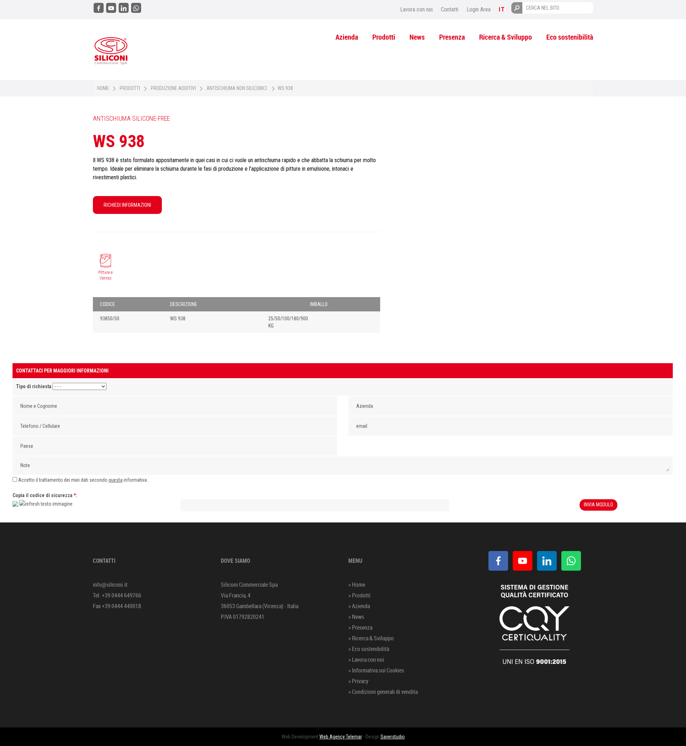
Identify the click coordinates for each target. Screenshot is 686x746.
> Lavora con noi (366, 660)
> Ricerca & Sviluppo (371, 638)
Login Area (479, 9)
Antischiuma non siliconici (237, 88)
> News (356, 617)
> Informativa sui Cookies (376, 670)
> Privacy (358, 681)
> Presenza (360, 627)
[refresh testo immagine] (46, 504)
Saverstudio (393, 737)
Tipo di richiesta (33, 386)
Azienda (346, 37)
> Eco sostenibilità (368, 649)
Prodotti (383, 37)
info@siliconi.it (110, 585)
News (417, 37)
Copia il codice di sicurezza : (45, 495)
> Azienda (359, 606)
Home (103, 88)
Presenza (452, 37)
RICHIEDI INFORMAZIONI (127, 205)
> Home (356, 585)
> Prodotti (359, 595)
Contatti (449, 9)
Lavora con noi (416, 9)
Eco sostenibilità (569, 37)
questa (116, 480)
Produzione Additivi (173, 88)
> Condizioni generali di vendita (383, 692)
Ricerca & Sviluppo (505, 37)
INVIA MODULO (598, 504)
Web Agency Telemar (340, 737)
